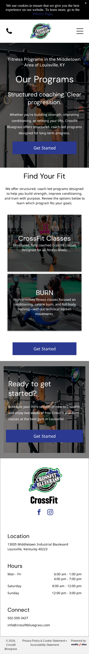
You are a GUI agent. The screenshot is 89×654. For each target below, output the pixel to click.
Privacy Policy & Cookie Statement (43, 640)
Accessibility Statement (44, 644)
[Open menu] (79, 31)
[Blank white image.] (9, 33)
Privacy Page (42, 14)
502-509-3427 (18, 618)
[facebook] (39, 512)
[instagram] (50, 512)
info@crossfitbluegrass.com (29, 625)
